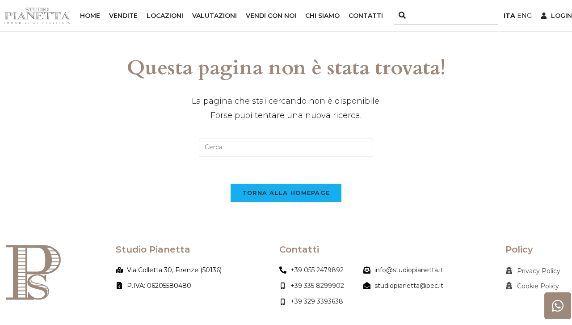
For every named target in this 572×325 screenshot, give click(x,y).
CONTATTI (366, 16)
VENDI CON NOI (271, 16)
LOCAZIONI (165, 16)
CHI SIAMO (322, 16)
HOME (90, 16)
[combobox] (446, 16)
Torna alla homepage (286, 192)
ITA (509, 16)
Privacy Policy (538, 271)
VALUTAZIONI (214, 16)
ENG (524, 16)
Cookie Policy (538, 286)
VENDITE (123, 16)
